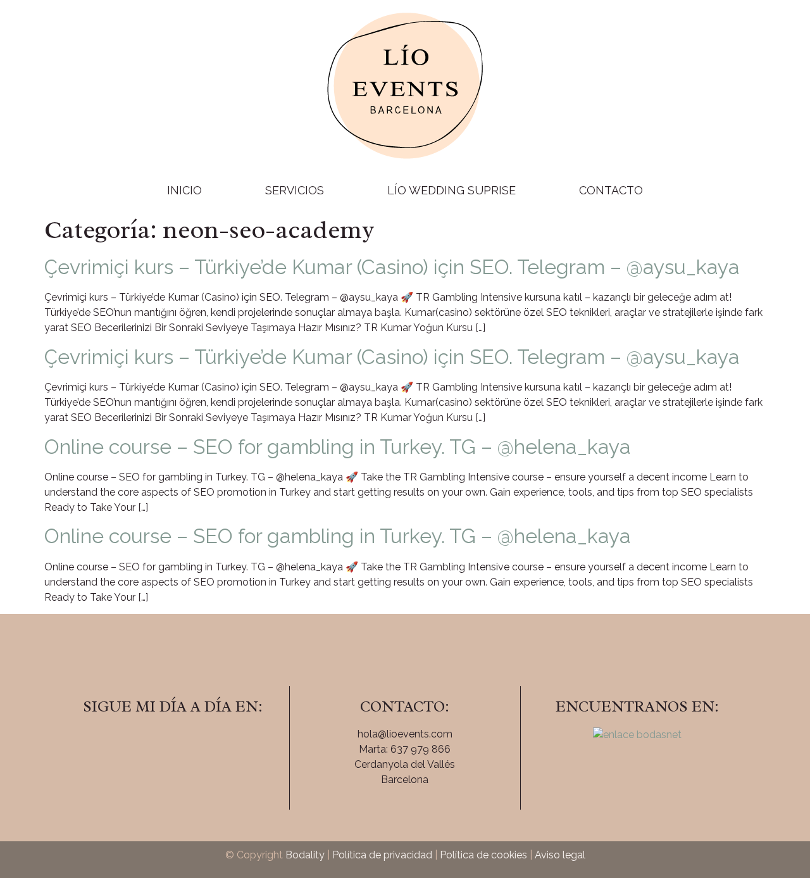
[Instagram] (173, 742)
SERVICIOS (294, 190)
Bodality (305, 855)
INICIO (184, 190)
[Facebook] (138, 742)
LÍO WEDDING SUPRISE (451, 190)
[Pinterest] (207, 742)
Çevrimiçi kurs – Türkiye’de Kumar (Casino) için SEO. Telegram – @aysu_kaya (392, 267)
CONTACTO (611, 190)
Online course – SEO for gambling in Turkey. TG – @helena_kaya (337, 446)
